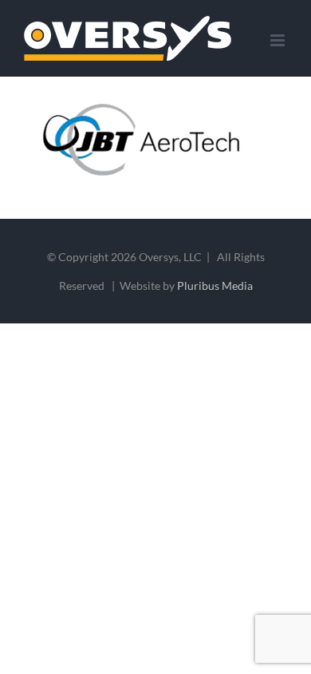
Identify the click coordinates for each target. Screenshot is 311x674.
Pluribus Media (215, 285)
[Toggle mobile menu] (278, 40)
